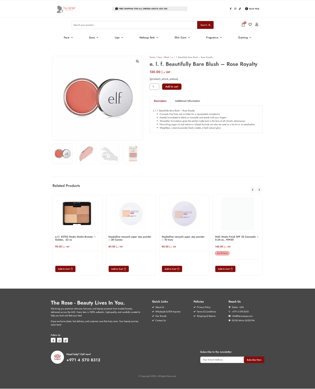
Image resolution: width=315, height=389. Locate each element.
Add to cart (171, 86)
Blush (166, 57)
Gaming (243, 37)
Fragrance (212, 37)
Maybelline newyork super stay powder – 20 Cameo (129, 238)
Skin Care (180, 37)
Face (66, 37)
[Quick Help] (246, 8)
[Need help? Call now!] (57, 357)
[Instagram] (235, 8)
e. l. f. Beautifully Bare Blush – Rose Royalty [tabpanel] (204, 119)
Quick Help (254, 8)
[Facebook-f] (230, 8)
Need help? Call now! (78, 354)
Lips (117, 37)
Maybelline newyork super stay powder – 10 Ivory (183, 238)
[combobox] (134, 25)
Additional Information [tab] (187, 101)
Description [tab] (160, 101)
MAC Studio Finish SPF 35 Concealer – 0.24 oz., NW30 (237, 238)
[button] (137, 61)
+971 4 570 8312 (83, 360)
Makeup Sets (147, 37)
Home (152, 57)
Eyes (92, 37)
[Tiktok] (240, 8)
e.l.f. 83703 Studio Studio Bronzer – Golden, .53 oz (75, 238)
